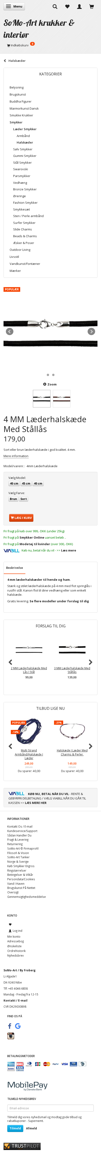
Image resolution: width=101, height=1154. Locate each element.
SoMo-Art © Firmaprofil (23, 848)
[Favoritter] (67, 6)
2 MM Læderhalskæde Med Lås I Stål (29, 670)
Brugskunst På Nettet (21, 888)
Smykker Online (31, 537)
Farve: (16, 493)
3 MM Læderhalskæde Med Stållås (72, 670)
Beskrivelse (14, 568)
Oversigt (13, 892)
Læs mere (68, 550)
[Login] (79, 6)
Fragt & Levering (17, 839)
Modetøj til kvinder (34, 544)
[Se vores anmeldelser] (22, 1146)
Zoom (52, 384)
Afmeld (31, 1128)
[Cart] (91, 6)
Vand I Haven (15, 883)
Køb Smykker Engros (21, 866)
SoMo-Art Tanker (18, 857)
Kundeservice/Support (22, 831)
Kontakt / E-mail (15, 1000)
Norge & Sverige (18, 861)
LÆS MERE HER (36, 803)
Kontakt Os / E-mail (19, 826)
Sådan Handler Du (19, 835)
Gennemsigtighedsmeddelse (26, 897)
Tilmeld (15, 1128)
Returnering (15, 844)
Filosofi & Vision (18, 853)
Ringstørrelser (16, 870)
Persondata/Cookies (21, 879)
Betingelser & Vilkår (20, 875)
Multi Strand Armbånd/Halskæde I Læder (29, 754)
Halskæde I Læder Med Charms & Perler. (72, 752)
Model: (17, 478)
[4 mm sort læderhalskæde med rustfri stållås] (50, 331)
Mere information (16, 456)
